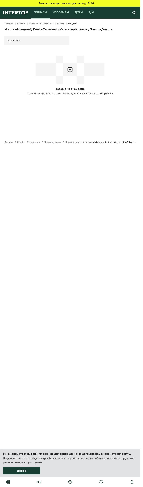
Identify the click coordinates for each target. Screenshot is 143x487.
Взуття (60, 24)
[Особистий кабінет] (132, 482)
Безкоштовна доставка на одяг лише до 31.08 (66, 3)
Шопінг (21, 24)
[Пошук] (134, 12)
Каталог (33, 24)
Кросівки (14, 40)
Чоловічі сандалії (74, 142)
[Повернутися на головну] (15, 12)
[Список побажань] (101, 482)
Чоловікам (47, 24)
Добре (21, 470)
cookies (48, 453)
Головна (8, 24)
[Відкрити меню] (39, 482)
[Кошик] (70, 482)
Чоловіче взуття (52, 142)
